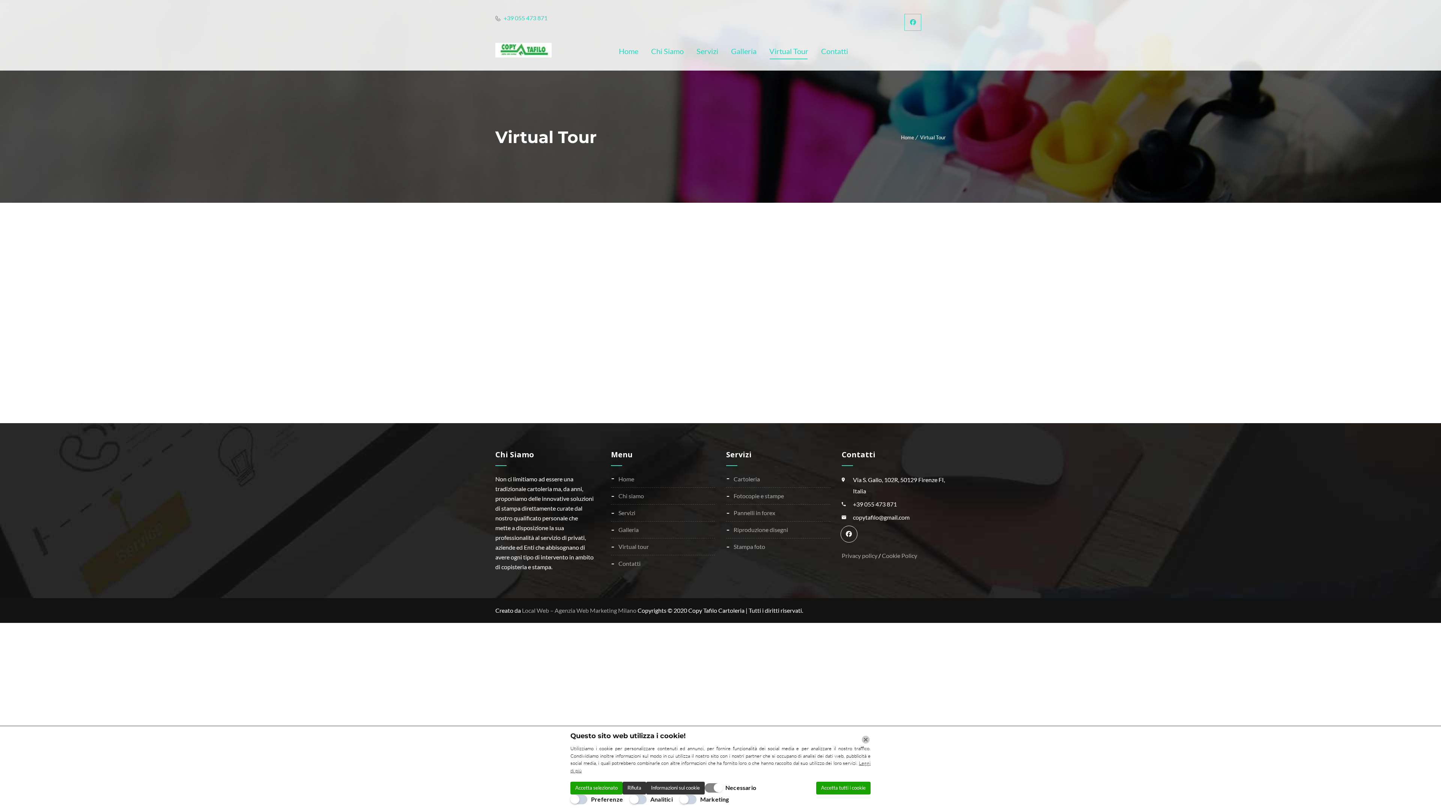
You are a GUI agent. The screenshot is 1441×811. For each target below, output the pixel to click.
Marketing (714, 799)
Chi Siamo (631, 495)
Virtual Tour (633, 546)
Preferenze (607, 799)
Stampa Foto (749, 546)
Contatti (629, 563)
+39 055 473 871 (525, 17)
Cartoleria (747, 478)
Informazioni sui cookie (675, 788)
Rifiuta (634, 788)
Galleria (628, 529)
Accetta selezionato (596, 788)
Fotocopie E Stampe (759, 495)
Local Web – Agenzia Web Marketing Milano (580, 610)
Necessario (740, 787)
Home (907, 137)
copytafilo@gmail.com (881, 517)
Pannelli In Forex (754, 512)
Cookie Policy (899, 555)
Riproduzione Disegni (761, 529)
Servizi (626, 512)
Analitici (661, 799)
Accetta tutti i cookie (843, 788)
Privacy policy (860, 555)
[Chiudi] (866, 740)
